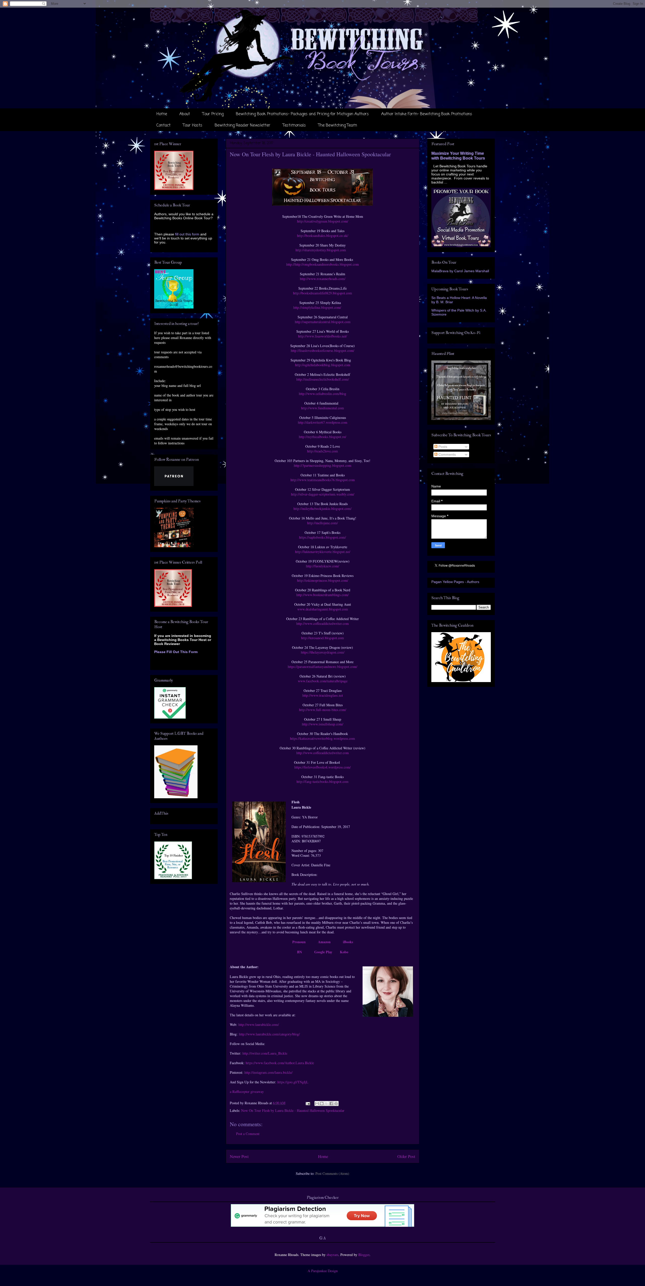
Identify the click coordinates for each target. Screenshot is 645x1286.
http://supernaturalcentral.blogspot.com (322, 321)
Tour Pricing (212, 114)
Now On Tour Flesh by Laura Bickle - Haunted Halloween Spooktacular (292, 1110)
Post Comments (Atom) (332, 1173)
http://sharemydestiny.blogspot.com (321, 250)
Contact (163, 126)
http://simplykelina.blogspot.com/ (317, 307)
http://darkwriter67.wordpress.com (322, 422)
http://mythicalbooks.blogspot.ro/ (322, 436)
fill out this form (187, 234)
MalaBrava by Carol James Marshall (460, 271)
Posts (442, 447)
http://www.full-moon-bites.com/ (322, 709)
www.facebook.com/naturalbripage (322, 681)
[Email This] (316, 1103)
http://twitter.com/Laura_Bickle (264, 1053)
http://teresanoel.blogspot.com (322, 637)
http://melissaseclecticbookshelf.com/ (322, 379)
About (184, 114)
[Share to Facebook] (331, 1103)
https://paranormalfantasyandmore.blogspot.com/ (322, 666)
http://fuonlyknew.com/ (322, 566)
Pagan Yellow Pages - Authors (455, 582)
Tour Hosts (192, 126)
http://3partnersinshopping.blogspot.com (322, 465)
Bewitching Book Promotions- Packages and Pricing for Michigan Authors (302, 114)
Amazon (324, 941)
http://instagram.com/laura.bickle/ (268, 1072)
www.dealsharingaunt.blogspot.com (322, 609)
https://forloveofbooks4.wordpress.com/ (322, 767)
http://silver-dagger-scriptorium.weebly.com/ (322, 494)
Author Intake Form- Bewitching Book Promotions (426, 114)
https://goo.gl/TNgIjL (292, 1082)
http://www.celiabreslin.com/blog (322, 393)
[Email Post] (307, 1102)
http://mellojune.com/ (322, 522)
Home (161, 114)
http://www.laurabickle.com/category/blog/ (269, 1034)
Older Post (406, 1156)
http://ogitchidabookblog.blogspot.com (322, 364)
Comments (446, 454)
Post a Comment (248, 1133)
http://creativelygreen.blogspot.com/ (322, 221)
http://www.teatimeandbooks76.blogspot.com (323, 479)
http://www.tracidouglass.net (322, 695)
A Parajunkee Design (323, 1270)
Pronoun (299, 941)
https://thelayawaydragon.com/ (322, 652)
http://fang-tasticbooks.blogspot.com (322, 781)
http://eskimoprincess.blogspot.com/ (322, 580)
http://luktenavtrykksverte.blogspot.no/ (322, 551)
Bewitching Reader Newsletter (242, 126)
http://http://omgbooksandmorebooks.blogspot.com (322, 264)
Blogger (363, 1254)
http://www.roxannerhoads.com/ (322, 278)
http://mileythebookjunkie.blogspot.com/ (322, 508)
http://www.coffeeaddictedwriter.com (322, 623)
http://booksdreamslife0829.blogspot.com (322, 293)
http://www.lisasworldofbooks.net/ (322, 336)
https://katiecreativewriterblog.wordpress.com (322, 738)
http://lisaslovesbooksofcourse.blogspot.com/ (322, 350)
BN (299, 952)
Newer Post (239, 1156)
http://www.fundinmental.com (322, 408)
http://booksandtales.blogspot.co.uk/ (322, 235)
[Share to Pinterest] (336, 1103)
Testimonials (294, 126)
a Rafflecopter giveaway (247, 1091)
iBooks (348, 941)
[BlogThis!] (321, 1103)
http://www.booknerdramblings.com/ (322, 594)
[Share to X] (326, 1103)
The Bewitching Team (337, 126)
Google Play (323, 952)
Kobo (344, 952)
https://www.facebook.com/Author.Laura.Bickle (280, 1062)
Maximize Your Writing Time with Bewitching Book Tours (458, 155)
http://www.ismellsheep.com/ (322, 724)
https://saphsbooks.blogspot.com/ (322, 537)
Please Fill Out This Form (176, 652)
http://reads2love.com (322, 451)
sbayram (332, 1254)
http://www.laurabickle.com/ (258, 1024)
